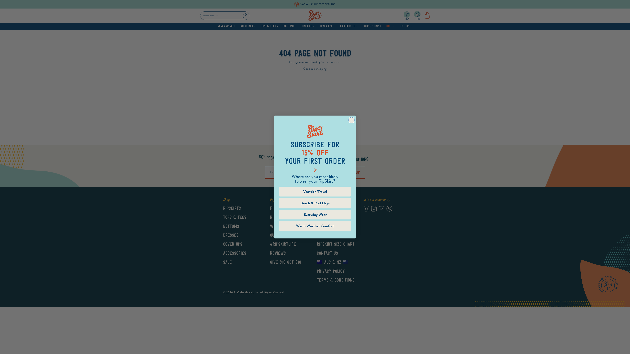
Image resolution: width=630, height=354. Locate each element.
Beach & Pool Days (315, 203)
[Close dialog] (351, 120)
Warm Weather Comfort (315, 226)
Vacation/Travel (315, 192)
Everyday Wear (315, 214)
